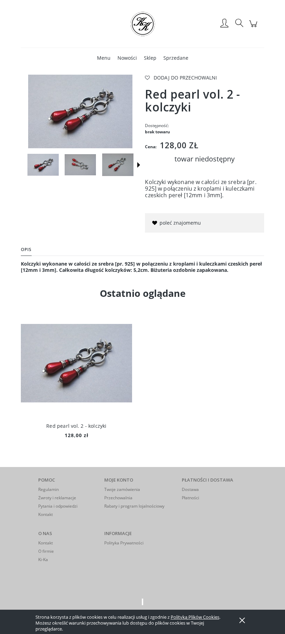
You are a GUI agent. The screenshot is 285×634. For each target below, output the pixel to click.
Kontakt (45, 514)
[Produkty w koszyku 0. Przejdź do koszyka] (254, 27)
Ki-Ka (43, 559)
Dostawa (190, 489)
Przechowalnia (118, 498)
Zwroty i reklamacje (57, 498)
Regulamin (48, 489)
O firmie (46, 551)
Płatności (190, 498)
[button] (138, 165)
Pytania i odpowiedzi (58, 506)
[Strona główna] (142, 23)
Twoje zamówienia (122, 489)
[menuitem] (103, 58)
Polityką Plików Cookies (195, 617)
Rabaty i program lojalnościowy (134, 506)
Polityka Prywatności (124, 543)
